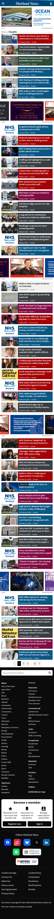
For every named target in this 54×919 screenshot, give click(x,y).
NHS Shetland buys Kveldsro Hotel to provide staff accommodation (32, 184)
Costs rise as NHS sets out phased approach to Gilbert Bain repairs (35, 620)
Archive (32, 772)
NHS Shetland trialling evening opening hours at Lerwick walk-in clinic (35, 83)
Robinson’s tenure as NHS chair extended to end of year (34, 59)
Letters (4, 786)
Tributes (31, 694)
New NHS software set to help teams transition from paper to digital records (34, 542)
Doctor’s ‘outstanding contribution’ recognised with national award (33, 520)
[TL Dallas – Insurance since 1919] (27, 424)
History (4, 743)
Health (34, 42)
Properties (33, 740)
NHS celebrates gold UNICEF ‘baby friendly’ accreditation (33, 394)
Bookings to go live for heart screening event (33, 227)
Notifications (34, 885)
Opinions (5, 782)
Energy (4, 730)
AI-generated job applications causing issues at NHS (33, 128)
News (4, 31)
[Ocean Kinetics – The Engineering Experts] (27, 17)
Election (4, 724)
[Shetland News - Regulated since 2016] (27, 861)
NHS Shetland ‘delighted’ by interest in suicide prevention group (33, 443)
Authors (31, 779)
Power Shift (6, 762)
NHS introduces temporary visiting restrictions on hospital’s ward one (35, 465)
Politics (4, 759)
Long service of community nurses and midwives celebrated (34, 216)
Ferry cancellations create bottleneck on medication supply (35, 551)
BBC (30, 718)
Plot (30, 753)
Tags (30, 775)
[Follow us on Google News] (31, 852)
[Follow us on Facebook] (7, 842)
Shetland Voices (35, 697)
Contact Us (6, 877)
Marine (4, 749)
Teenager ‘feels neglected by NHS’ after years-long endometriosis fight (33, 454)
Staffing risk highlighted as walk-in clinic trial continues (35, 161)
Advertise (5, 881)
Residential (33, 743)
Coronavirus (6, 711)
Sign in (39, 823)
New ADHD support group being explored (34, 295)
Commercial (34, 708)
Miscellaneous (34, 756)
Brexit (3, 696)
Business (5, 699)
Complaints (34, 877)
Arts (3, 692)
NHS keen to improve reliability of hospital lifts (34, 194)
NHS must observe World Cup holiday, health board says (33, 328)
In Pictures (32, 691)
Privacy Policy (7, 893)
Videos (31, 786)
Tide (30, 767)
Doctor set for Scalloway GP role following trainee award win (35, 642)
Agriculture (6, 689)
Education (5, 721)
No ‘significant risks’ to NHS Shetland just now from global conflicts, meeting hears (34, 250)
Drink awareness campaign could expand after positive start (35, 372)
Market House (34, 721)
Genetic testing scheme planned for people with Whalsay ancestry (34, 72)
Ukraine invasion (8, 775)
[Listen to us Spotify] (16, 852)
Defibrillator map (36, 791)
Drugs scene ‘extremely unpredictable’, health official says (33, 352)
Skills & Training (34, 735)
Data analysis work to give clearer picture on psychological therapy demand (35, 498)
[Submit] (49, 673)
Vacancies (32, 732)
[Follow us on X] (36, 842)
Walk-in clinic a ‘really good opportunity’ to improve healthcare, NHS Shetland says (34, 476)
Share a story (7, 885)
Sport (3, 768)
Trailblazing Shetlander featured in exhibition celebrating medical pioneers (35, 363)
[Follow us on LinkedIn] (46, 842)
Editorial (31, 682)
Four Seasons (34, 703)
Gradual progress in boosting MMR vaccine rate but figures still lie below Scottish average (35, 655)
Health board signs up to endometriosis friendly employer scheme (35, 407)
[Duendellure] (27, 111)
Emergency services (9, 727)
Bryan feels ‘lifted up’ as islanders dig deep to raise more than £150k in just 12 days (35, 319)
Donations (33, 881)
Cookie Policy (34, 872)
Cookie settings (8, 872)
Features (32, 687)
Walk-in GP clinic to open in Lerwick (33, 485)
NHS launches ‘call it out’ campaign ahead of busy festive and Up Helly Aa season (34, 633)
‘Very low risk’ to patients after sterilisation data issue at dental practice (35, 531)
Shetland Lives (34, 700)
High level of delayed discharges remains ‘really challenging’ (34, 507)
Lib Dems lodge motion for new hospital (34, 205)
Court (3, 718)
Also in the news (8, 686)
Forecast (32, 764)
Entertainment (7, 734)
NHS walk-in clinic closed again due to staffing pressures (34, 92)
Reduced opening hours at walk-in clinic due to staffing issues (34, 139)
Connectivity (6, 708)
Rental (31, 747)
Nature (4, 752)
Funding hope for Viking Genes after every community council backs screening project (34, 611)
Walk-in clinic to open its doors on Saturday (34, 284)
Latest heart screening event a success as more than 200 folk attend (34, 173)
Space (4, 765)
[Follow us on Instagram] (17, 842)
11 (35, 663)
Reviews (4, 789)
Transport (5, 771)
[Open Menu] (3, 3)
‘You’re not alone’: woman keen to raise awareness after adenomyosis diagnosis (34, 50)
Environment (6, 737)
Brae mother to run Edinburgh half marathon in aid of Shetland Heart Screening (35, 341)
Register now (14, 823)
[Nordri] (27, 581)
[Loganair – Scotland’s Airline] (27, 267)
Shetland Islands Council (38, 715)
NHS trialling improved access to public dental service (35, 150)
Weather (4, 778)
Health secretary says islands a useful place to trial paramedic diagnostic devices (34, 38)
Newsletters (33, 782)
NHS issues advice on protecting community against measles (34, 383)
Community (33, 323)
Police (4, 756)
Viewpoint (5, 792)
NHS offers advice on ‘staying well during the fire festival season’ (33, 600)
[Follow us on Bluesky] (27, 842)
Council (4, 715)
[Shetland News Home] (27, 5)
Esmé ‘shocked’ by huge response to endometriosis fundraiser (35, 306)
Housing (4, 746)
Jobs (30, 729)
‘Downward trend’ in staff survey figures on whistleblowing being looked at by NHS (35, 239)
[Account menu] (51, 3)
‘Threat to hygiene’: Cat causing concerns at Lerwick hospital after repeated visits (34, 564)
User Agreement (9, 889)
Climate (4, 702)
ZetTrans (32, 724)
